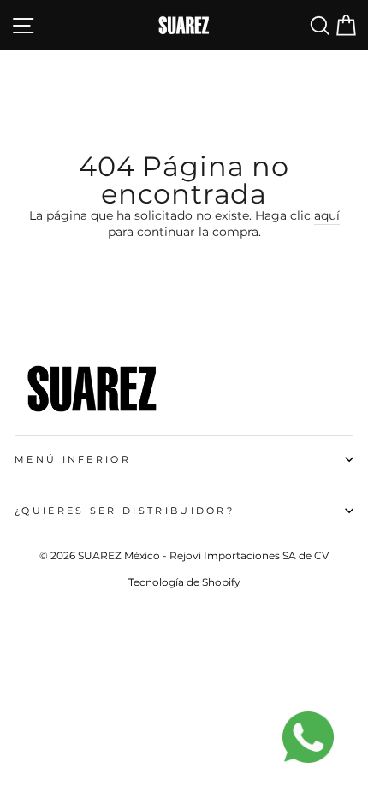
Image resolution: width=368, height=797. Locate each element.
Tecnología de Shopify (184, 582)
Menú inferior (73, 459)
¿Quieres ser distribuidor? (124, 511)
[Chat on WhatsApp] (316, 745)
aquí (327, 215)
